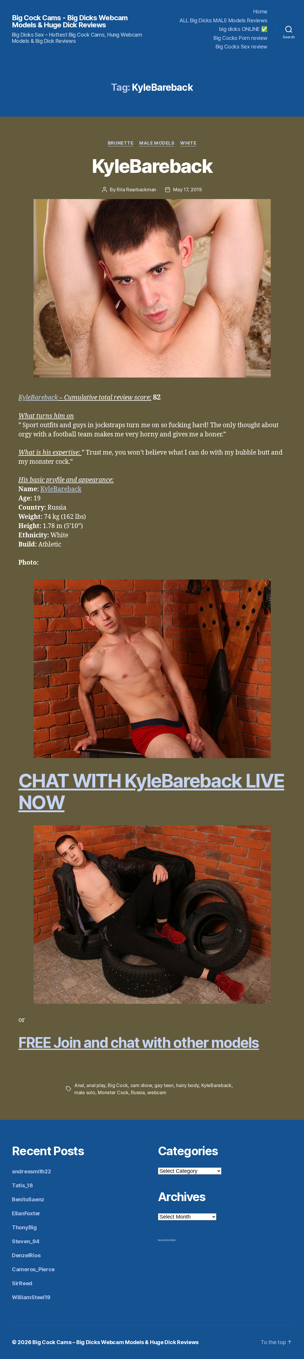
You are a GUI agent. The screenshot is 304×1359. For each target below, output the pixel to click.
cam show (141, 1085)
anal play (95, 1085)
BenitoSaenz (28, 1199)
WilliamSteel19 (31, 1297)
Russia (138, 1092)
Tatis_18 (22, 1185)
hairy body (187, 1085)
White (188, 143)
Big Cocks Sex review (241, 46)
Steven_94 (25, 1241)
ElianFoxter (26, 1213)
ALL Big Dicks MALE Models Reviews (223, 20)
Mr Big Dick (172, 1240)
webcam (156, 1092)
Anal (79, 1085)
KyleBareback (152, 165)
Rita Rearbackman (136, 189)
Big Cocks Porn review (240, 38)
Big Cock (118, 1085)
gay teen (164, 1085)
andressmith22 (31, 1171)
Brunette (120, 143)
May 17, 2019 (187, 189)
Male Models (156, 143)
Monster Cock (113, 1092)
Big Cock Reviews (163, 1240)
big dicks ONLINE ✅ (243, 29)
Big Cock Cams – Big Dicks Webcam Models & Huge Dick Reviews (115, 1342)
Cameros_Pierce (33, 1269)
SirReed (22, 1283)
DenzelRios (26, 1255)
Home (260, 11)
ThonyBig (24, 1227)
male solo (84, 1092)
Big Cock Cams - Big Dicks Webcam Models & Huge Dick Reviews (70, 21)
